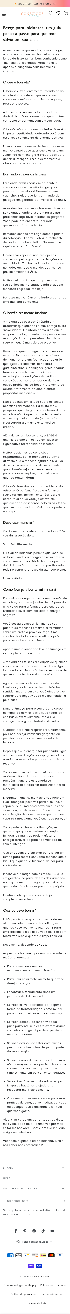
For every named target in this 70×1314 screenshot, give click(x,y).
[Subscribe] (64, 1201)
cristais (34, 561)
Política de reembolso (53, 1285)
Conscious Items (39, 1276)
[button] (51, 13)
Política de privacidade (24, 1294)
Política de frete (37, 1302)
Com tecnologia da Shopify (20, 1285)
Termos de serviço (52, 1294)
